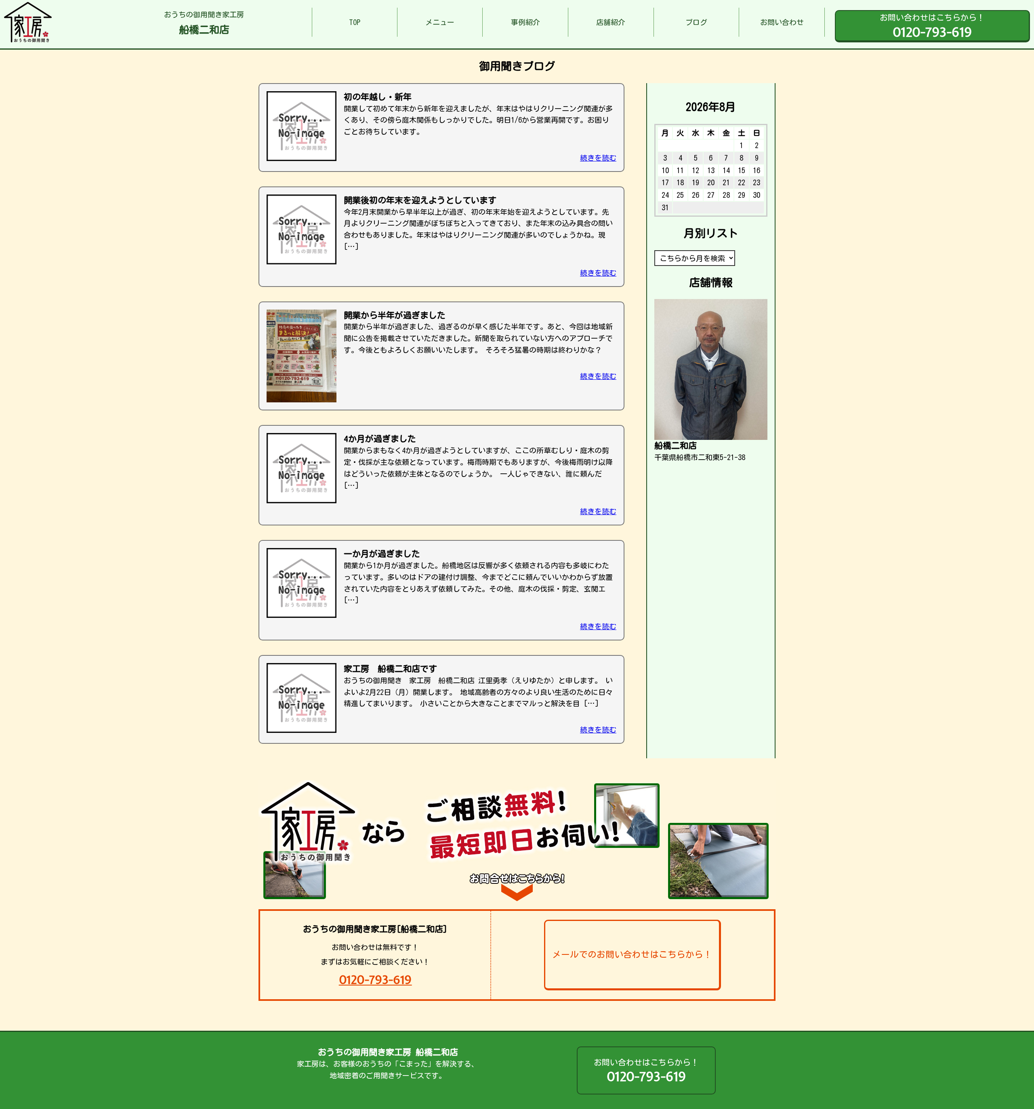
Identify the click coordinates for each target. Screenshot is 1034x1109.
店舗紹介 (610, 22)
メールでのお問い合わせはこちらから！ (632, 954)
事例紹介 (525, 22)
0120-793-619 (375, 980)
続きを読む (598, 157)
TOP (354, 22)
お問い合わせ (782, 22)
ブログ (696, 22)
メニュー (439, 22)
